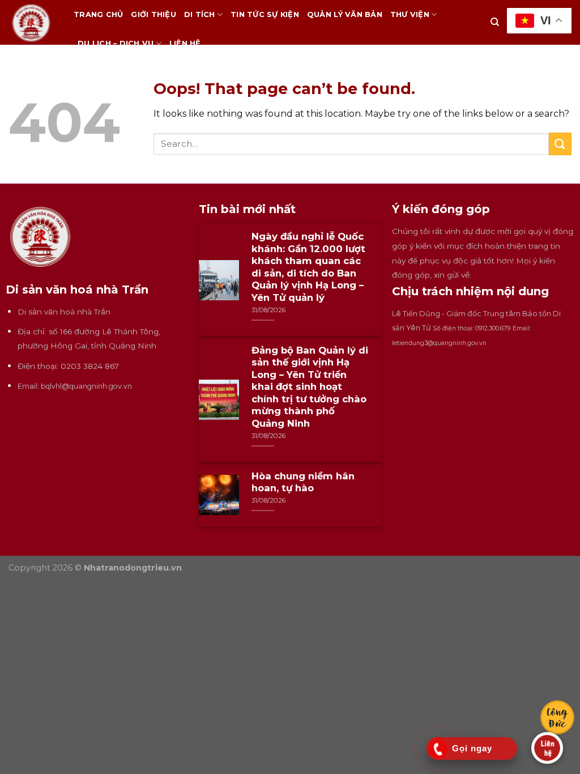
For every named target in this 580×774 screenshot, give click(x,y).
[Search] (495, 22)
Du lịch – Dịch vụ (115, 43)
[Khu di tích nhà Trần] (32, 22)
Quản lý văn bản (344, 14)
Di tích (199, 14)
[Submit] (560, 144)
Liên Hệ (185, 43)
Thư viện (409, 14)
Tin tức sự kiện (265, 14)
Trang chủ (98, 14)
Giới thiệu (153, 14)
